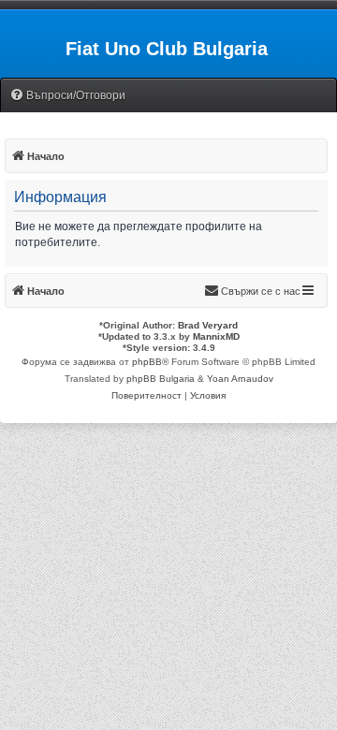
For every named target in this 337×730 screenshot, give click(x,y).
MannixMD (216, 336)
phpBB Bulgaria (160, 378)
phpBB (147, 362)
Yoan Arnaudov (240, 378)
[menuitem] (67, 96)
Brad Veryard (208, 325)
